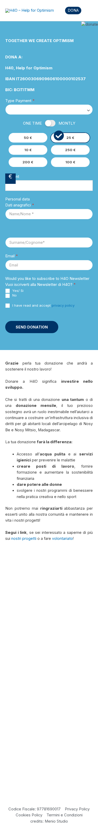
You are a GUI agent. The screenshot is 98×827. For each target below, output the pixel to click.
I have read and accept (42, 305)
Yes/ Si (17, 290)
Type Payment (20, 100)
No (14, 295)
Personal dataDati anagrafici (19, 202)
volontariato (62, 538)
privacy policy (63, 305)
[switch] (50, 123)
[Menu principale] (87, 10)
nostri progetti (23, 538)
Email (11, 255)
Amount (12, 176)
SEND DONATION (32, 327)
